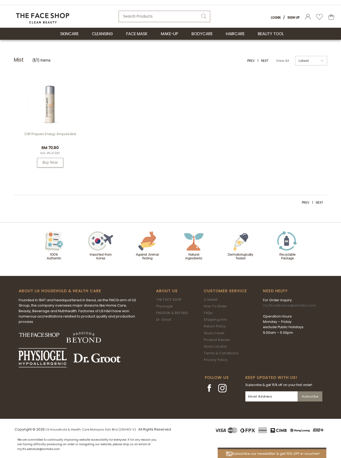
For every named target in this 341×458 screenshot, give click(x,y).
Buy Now (50, 162)
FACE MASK (137, 34)
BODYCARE (202, 34)
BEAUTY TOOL (271, 34)
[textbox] (164, 16)
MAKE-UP (169, 34)
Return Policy (215, 326)
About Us (167, 291)
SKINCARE (69, 34)
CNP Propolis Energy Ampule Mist (50, 134)
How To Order (215, 306)
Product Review (217, 340)
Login (276, 17)
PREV (251, 60)
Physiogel (164, 306)
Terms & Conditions (221, 353)
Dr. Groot (163, 319)
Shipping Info (215, 319)
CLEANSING (102, 34)
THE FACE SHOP (168, 299)
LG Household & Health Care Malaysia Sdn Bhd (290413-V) (91, 429)
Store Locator (215, 346)
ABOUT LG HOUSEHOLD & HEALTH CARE (60, 291)
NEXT (265, 60)
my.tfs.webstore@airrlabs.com (289, 305)
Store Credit (214, 333)
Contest (211, 299)
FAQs (208, 313)
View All (282, 60)
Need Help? (275, 291)
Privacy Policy (216, 359)
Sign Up (293, 17)
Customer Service (225, 291)
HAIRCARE (235, 34)
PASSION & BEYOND (172, 313)
